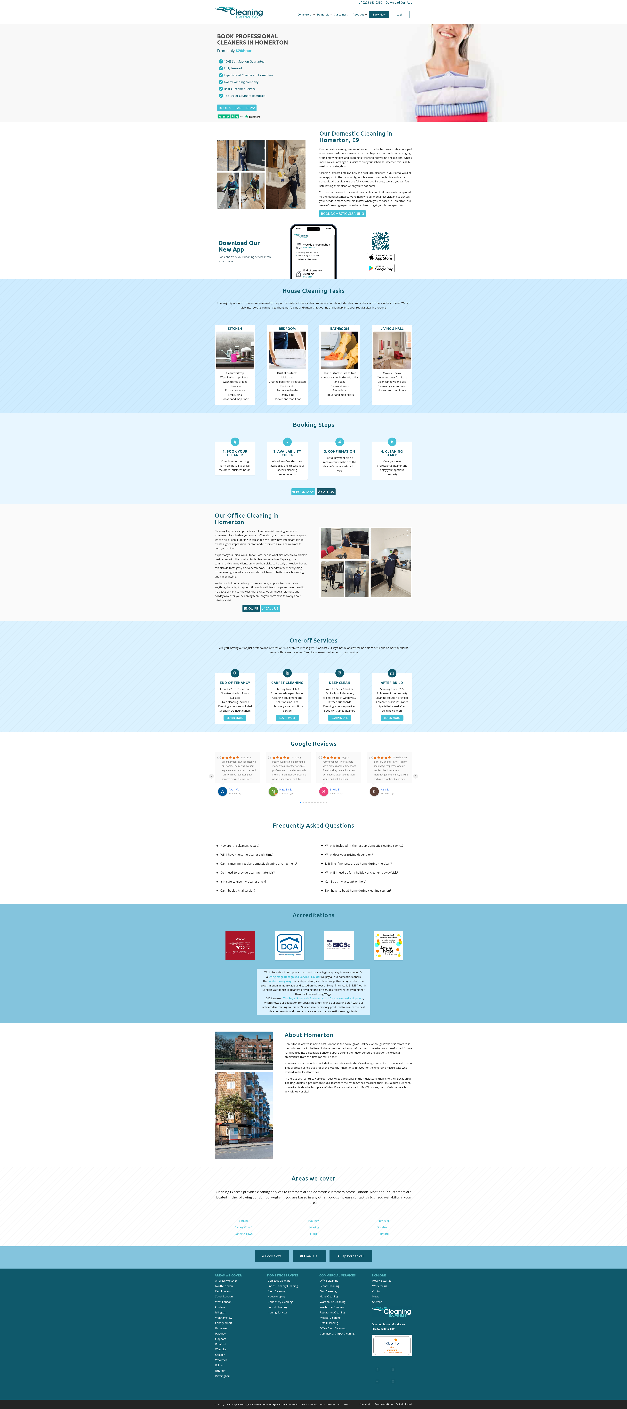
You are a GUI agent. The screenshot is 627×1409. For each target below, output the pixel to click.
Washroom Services (332, 1307)
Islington (220, 1312)
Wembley (220, 1349)
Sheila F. (335, 789)
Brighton (220, 1370)
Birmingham (222, 1376)
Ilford (313, 1234)
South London (224, 1296)
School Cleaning (329, 1286)
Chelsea (220, 1307)
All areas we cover (226, 1280)
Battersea (221, 1328)
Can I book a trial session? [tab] (238, 890)
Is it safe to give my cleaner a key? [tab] (243, 881)
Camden (220, 1355)
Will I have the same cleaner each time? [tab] (247, 854)
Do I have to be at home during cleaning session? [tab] (358, 890)
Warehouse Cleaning (333, 1302)
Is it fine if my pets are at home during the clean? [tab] (358, 863)
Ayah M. (234, 789)
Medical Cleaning (330, 1317)
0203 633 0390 (372, 2)
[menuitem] (305, 14)
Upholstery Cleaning (280, 1302)
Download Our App (399, 2)
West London (223, 1302)
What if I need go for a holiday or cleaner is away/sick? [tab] (361, 872)
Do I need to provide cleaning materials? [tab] (247, 872)
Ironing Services (277, 1312)
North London (224, 1286)
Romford (383, 1234)
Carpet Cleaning (277, 1307)
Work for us (379, 1286)
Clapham (220, 1339)
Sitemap (377, 1302)
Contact (377, 1291)
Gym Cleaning (328, 1291)
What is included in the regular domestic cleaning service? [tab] (364, 845)
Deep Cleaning (277, 1291)
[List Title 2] (393, 1369)
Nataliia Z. (285, 789)
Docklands (383, 1227)
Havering (313, 1227)
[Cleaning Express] (239, 14)
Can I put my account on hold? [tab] (346, 881)
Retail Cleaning (329, 1323)
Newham (383, 1220)
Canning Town (244, 1234)
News (375, 1296)
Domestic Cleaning (279, 1280)
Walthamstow (223, 1317)
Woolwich (221, 1360)
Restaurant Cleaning (332, 1312)
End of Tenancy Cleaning (283, 1286)
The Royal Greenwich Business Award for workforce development (323, 998)
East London (223, 1291)
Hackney (313, 1220)
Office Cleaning (329, 1280)
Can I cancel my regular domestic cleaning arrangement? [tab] (258, 863)
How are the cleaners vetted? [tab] (240, 845)
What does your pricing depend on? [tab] (349, 854)
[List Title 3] (377, 1381)
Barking (244, 1220)
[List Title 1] (377, 1369)
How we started (381, 1280)
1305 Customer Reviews (392, 1352)
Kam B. (385, 789)
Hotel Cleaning (329, 1296)
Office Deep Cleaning (333, 1328)
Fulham (219, 1365)
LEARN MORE (235, 718)
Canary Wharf (243, 1227)
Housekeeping (277, 1296)
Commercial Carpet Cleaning (337, 1333)
